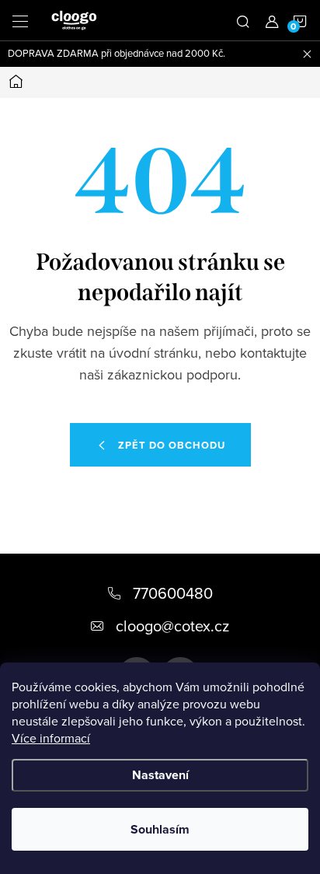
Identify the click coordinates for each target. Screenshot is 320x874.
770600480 (173, 593)
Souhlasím (160, 829)
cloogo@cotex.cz (172, 625)
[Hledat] (243, 20)
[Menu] (20, 20)
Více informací (51, 737)
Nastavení (160, 775)
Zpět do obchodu (171, 445)
